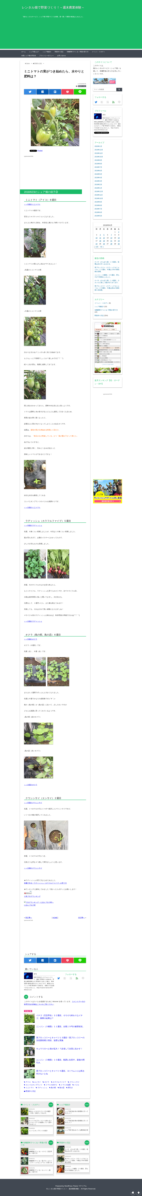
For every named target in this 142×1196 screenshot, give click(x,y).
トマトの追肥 (65, 1085)
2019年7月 (98, 167)
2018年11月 (99, 195)
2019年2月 (98, 184)
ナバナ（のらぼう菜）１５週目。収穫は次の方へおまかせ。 (76, 1150)
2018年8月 (98, 205)
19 (104, 241)
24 (96, 244)
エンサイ (37, 1082)
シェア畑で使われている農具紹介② (76, 1130)
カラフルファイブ (58, 1082)
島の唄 (52, 1088)
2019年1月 (98, 188)
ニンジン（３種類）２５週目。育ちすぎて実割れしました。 (76, 1169)
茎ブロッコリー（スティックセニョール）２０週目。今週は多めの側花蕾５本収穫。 (107, 288)
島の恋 (61, 1088)
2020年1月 (98, 146)
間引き (69, 1088)
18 (100, 241)
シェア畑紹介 (47, 52)
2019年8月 (98, 163)
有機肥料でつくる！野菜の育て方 (77, 52)
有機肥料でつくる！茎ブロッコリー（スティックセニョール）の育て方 (40, 1161)
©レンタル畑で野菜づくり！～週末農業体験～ (63, 1189)
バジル (76, 1085)
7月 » (102, 247)
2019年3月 (98, 181)
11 (100, 238)
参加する (118, 366)
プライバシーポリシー (46, 55)
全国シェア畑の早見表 (28, 55)
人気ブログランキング (32, 896)
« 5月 (96, 247)
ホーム (23, 52)
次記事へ (81, 918)
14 (111, 238)
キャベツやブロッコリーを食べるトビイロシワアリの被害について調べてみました (40, 1122)
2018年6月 (98, 212)
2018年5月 (98, 216)
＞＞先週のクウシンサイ (33, 803)
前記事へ (28, 918)
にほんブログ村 (30, 905)
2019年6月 (98, 170)
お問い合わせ (61, 55)
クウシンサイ (73, 1082)
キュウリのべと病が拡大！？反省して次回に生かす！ (59, 1049)
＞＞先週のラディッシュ (33, 525)
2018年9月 (98, 202)
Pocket (40, 151)
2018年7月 (98, 209)
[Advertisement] (71, 35)
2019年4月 (98, 177)
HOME (55, 918)
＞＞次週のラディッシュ (33, 621)
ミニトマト (29, 1088)
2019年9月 (98, 160)
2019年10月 (99, 157)
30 (119, 244)
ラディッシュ (41, 1088)
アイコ (27, 1082)
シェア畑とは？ (34, 52)
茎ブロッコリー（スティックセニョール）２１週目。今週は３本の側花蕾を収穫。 (76, 1160)
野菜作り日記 (59, 52)
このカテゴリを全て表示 (108, 364)
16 (119, 238)
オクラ (46, 1082)
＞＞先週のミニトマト (32, 204)
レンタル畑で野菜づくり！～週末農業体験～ (53, 7)
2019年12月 (99, 150)
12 (104, 238)
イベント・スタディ (98, 52)
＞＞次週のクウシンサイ (33, 868)
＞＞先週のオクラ (30, 639)
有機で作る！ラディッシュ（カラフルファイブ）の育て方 (45, 883)
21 (111, 241)
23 (119, 241)
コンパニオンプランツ (33, 1085)
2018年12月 (99, 191)
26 (104, 244)
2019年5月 (98, 174)
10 (96, 238)
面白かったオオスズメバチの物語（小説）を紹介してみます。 (40, 1112)
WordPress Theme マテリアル (75, 1186)
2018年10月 (99, 198)
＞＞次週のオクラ (30, 785)
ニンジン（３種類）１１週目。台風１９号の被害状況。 (60, 1026)
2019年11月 (99, 153)
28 (111, 244)
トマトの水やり (50, 1085)
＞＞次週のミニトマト (32, 507)
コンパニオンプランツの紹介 (38, 1130)
